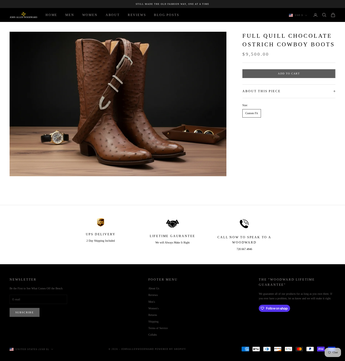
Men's (151, 301)
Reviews (153, 295)
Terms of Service (158, 328)
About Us (153, 288)
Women (90, 15)
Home (51, 15)
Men (69, 15)
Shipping (153, 321)
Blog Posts (166, 15)
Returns (152, 315)
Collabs (152, 334)
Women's (153, 308)
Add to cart (289, 73)
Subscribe (24, 312)
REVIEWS (137, 15)
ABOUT (113, 15)
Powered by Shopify (170, 349)
